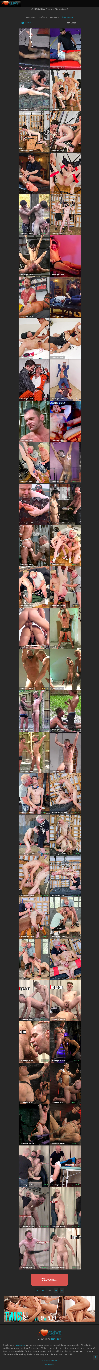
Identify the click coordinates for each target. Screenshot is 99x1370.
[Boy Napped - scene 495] (65, 90)
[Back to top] (95, 1357)
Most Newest (30, 17)
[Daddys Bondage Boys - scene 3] (34, 256)
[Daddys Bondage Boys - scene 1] (65, 504)
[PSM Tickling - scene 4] (65, 338)
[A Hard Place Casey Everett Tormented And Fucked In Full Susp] (34, 1083)
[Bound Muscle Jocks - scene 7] (34, 421)
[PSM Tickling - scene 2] (65, 380)
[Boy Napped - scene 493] (65, 131)
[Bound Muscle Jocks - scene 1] (65, 628)
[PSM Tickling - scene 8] (65, 256)
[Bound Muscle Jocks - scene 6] (65, 421)
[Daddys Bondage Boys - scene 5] (34, 49)
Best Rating (43, 17)
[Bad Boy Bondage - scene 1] (34, 752)
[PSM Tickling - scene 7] (34, 297)
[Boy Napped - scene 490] (34, 462)
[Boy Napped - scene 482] (65, 214)
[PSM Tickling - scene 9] (34, 173)
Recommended (67, 17)
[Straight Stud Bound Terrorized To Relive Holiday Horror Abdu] (34, 1124)
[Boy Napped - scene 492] (65, 173)
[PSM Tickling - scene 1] (34, 504)
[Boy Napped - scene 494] (34, 131)
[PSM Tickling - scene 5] (65, 297)
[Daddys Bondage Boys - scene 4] (65, 49)
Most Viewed (54, 17)
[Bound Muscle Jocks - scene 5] (34, 545)
